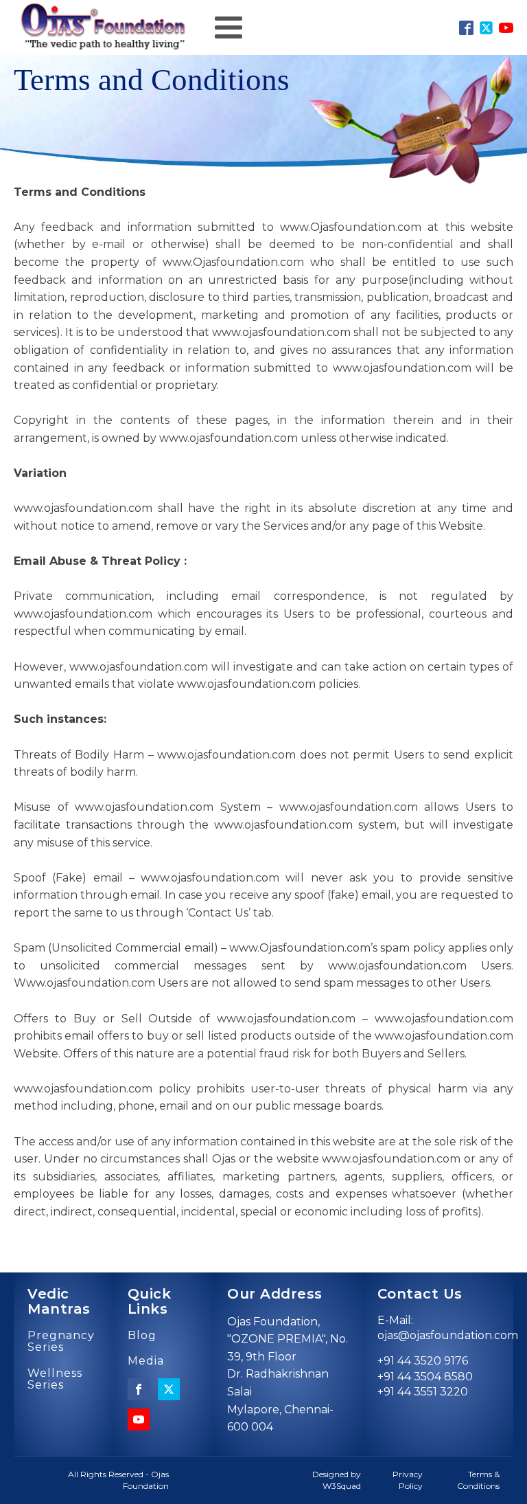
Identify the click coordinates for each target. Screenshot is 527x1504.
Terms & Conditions (478, 1480)
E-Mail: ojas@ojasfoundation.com (447, 1328)
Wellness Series (54, 1379)
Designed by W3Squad (336, 1480)
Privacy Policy (407, 1480)
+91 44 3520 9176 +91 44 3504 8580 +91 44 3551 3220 (425, 1376)
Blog (142, 1335)
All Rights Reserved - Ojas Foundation (118, 1480)
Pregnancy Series (61, 1341)
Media (146, 1361)
